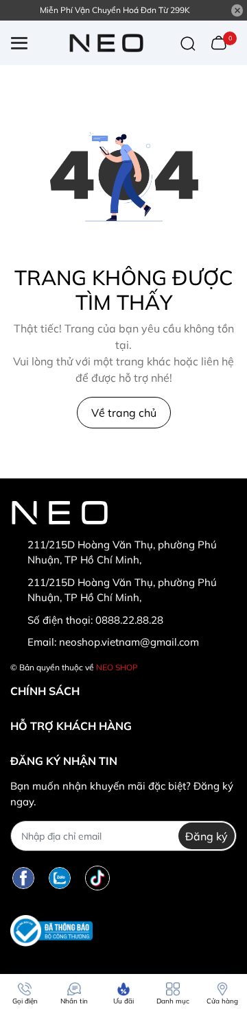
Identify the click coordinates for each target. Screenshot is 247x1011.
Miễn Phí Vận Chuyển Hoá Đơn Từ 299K (115, 10)
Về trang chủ (123, 412)
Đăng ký (206, 836)
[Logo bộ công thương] (51, 930)
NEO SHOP (117, 667)
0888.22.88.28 (129, 619)
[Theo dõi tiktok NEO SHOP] (97, 877)
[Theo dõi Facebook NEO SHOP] (23, 877)
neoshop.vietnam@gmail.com (129, 641)
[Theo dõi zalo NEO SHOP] (60, 877)
